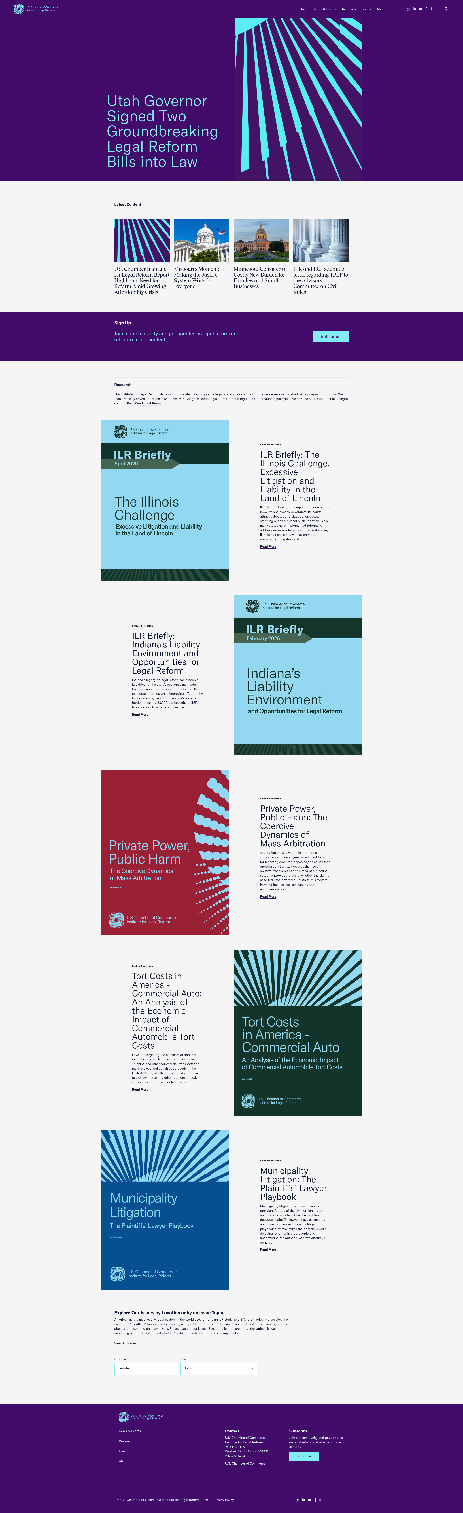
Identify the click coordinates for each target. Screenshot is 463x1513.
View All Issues (125, 1343)
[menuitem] (304, 8)
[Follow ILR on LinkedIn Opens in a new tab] (414, 8)
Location (120, 1359)
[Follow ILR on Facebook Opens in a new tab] (426, 8)
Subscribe (331, 336)
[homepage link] (36, 9)
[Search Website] (446, 8)
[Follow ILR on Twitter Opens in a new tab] (408, 8)
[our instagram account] (431, 8)
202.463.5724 (235, 1456)
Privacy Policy (223, 1500)
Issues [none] (366, 9)
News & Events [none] (325, 9)
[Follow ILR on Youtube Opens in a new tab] (420, 8)
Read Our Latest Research (146, 403)
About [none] (381, 9)
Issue (184, 1359)
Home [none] (304, 9)
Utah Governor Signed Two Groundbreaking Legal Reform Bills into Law (162, 131)
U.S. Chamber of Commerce (245, 1463)
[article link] (165, 500)
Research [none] (349, 9)
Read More (268, 546)
